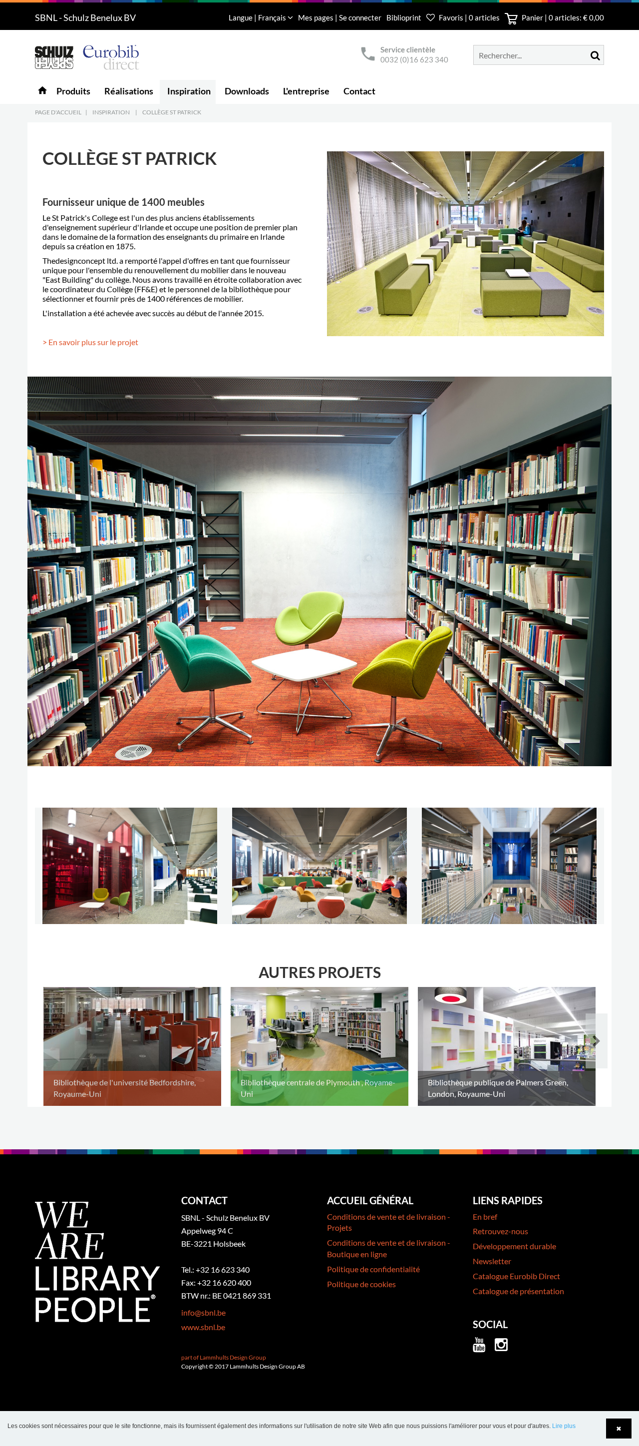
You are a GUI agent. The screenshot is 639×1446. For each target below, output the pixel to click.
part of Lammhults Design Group (223, 1357)
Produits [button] (73, 90)
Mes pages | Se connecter (340, 17)
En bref (485, 1216)
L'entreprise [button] (306, 90)
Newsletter (492, 1261)
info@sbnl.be (203, 1312)
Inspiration (111, 112)
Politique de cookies (361, 1284)
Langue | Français (258, 17)
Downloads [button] (247, 90)
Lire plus (564, 1426)
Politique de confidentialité (373, 1269)
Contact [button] (359, 90)
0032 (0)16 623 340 (414, 59)
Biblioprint (403, 17)
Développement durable (514, 1246)
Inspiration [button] (189, 90)
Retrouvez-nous (500, 1231)
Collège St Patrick (171, 112)
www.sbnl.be (203, 1327)
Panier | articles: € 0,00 (562, 17)
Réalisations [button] (128, 90)
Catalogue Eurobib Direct (516, 1276)
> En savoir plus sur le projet (90, 342)
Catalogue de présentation (518, 1291)
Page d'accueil (58, 112)
